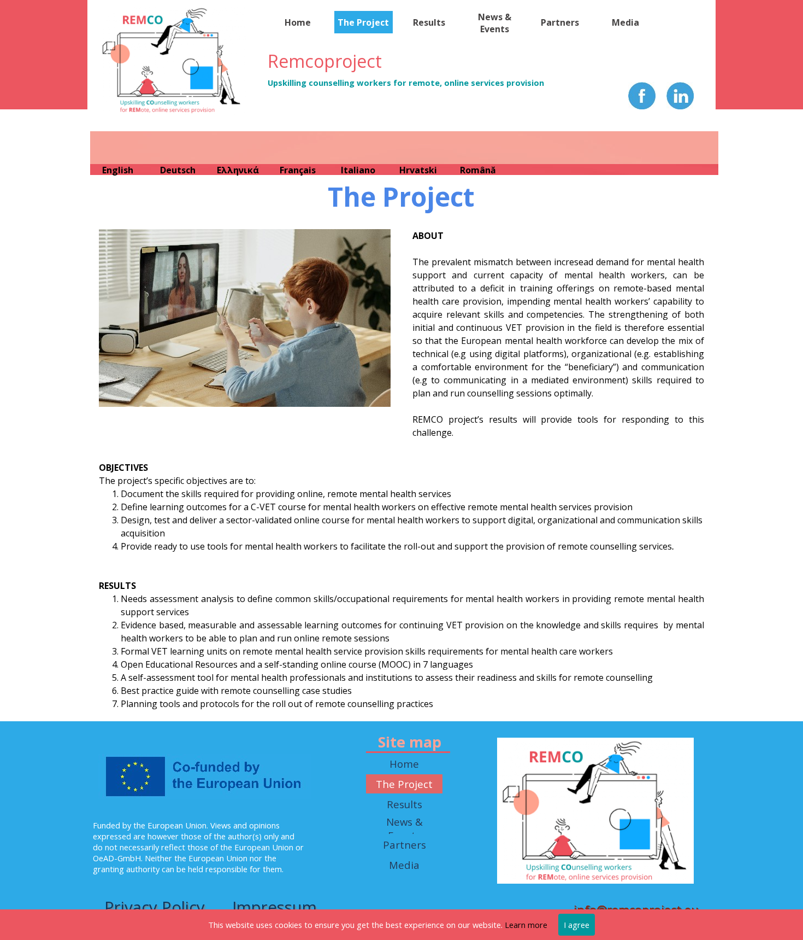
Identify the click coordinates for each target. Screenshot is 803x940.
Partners (560, 22)
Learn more (526, 924)
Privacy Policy (154, 907)
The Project (363, 22)
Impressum (274, 907)
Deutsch (178, 170)
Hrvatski (418, 170)
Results (429, 22)
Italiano (358, 170)
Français (298, 170)
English (117, 170)
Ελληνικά (238, 170)
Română (478, 170)
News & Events (494, 23)
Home (298, 22)
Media (625, 22)
